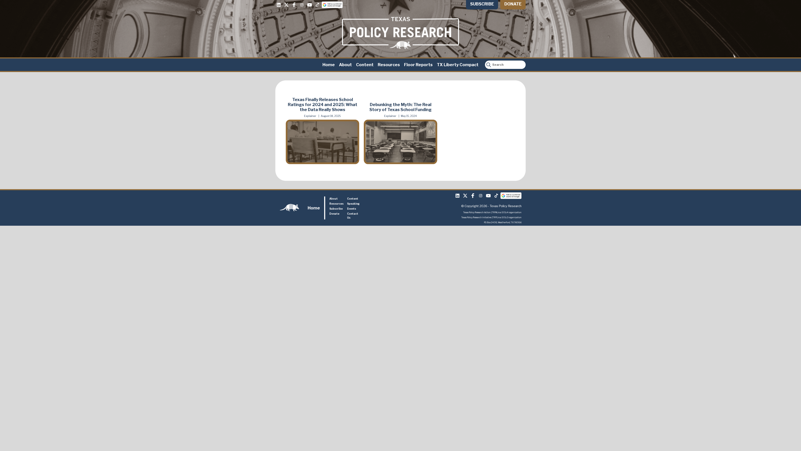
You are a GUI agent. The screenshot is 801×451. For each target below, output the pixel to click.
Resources (389, 64)
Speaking (353, 203)
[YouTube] (309, 4)
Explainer (310, 116)
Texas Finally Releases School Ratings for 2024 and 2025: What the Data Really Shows (322, 104)
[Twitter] (286, 4)
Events (351, 208)
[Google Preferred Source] (332, 4)
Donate (512, 3)
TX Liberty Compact (458, 64)
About (345, 64)
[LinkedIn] (278, 4)
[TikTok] (317, 4)
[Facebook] (294, 4)
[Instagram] (301, 4)
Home (328, 64)
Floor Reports (418, 64)
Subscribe (482, 3)
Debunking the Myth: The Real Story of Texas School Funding (400, 107)
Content (365, 64)
